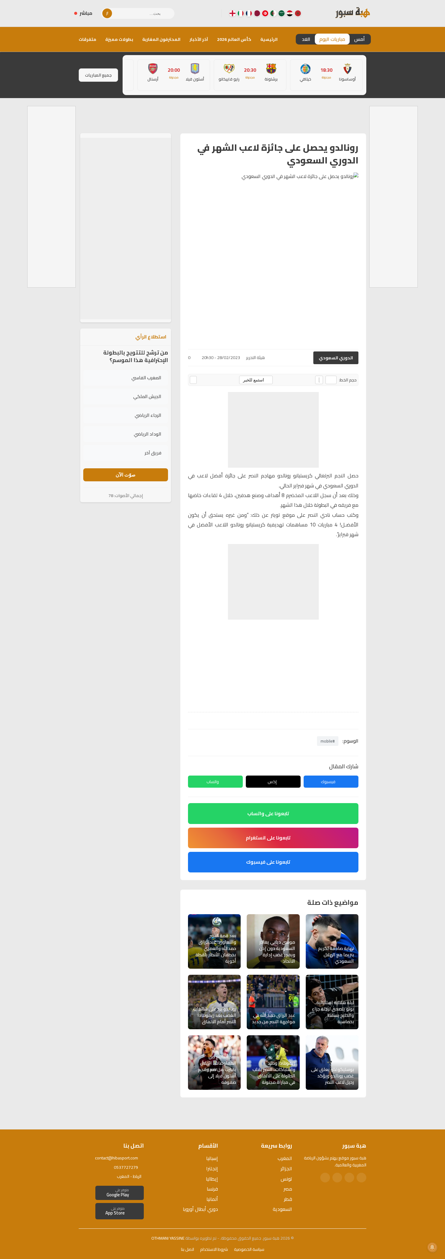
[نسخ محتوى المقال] (193, 380)
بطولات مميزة (119, 39)
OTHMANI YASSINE (167, 1238)
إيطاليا (212, 1178)
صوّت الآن (126, 474)
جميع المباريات (98, 75)
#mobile (328, 741)
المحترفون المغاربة (161, 39)
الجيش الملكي (147, 396)
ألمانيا (212, 1199)
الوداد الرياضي (147, 434)
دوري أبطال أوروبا (200, 1209)
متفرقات (87, 39)
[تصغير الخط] (331, 380)
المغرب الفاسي (146, 377)
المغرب (285, 1158)
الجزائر (286, 1168)
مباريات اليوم (332, 39)
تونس (286, 1178)
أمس (359, 39)
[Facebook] (212, 13)
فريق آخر (153, 452)
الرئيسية (269, 39)
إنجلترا (212, 1168)
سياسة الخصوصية (249, 1249)
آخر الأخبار (199, 39)
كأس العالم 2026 (234, 39)
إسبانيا (212, 1158)
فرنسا (212, 1188)
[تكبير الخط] (319, 380)
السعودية (282, 1209)
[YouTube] (192, 13)
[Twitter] (349, 1177)
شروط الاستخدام (214, 1249)
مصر (288, 1188)
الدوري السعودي (336, 358)
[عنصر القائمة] (298, 13)
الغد (306, 39)
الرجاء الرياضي (148, 415)
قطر (288, 1199)
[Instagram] (202, 13)
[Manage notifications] (432, 1247)
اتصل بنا (187, 1249)
